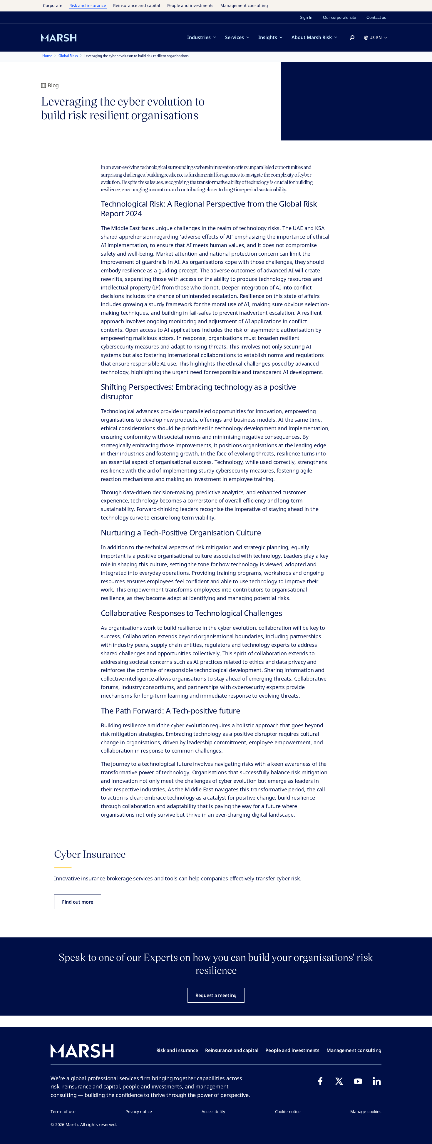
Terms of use (63, 1111)
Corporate (52, 5)
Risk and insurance (87, 5)
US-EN (375, 37)
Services (234, 37)
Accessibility (213, 1111)
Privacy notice (138, 1111)
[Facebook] (320, 1081)
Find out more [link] (77, 902)
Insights (267, 37)
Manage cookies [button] (365, 1111)
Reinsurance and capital (136, 5)
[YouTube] (358, 1081)
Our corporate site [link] (339, 17)
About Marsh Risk (312, 37)
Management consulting (244, 5)
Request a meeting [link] (216, 995)
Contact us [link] (376, 17)
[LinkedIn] (377, 1081)
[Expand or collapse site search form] (352, 38)
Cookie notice (288, 1111)
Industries (199, 37)
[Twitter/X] (339, 1081)
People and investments (190, 5)
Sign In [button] (306, 17)
